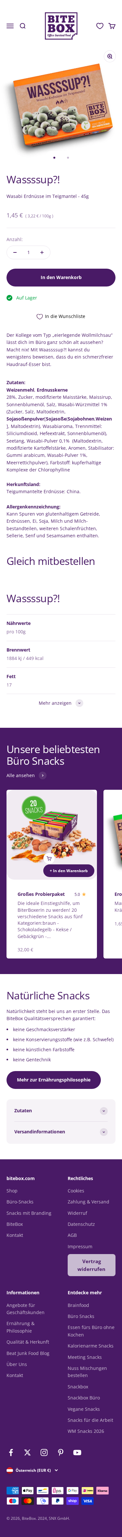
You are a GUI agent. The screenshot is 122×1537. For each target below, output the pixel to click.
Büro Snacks (81, 1316)
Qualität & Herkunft (28, 1342)
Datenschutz (81, 1224)
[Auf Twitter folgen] (27, 1452)
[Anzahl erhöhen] (42, 252)
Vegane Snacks (84, 1409)
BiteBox (15, 1224)
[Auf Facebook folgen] (11, 1452)
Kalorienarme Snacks (91, 1346)
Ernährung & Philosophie (20, 1327)
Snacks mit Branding (29, 1213)
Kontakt (15, 1235)
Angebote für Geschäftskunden (26, 1308)
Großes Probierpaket (41, 894)
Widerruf (77, 1213)
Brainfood (78, 1305)
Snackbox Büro (84, 1398)
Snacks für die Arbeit (90, 1420)
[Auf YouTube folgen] (77, 1452)
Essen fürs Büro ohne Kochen (91, 1330)
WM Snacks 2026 (86, 1431)
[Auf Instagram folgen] (44, 1452)
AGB (72, 1235)
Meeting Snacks (85, 1357)
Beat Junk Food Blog (28, 1353)
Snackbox (78, 1387)
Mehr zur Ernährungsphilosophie (53, 1080)
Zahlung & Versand (88, 1202)
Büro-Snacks (20, 1202)
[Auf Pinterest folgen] (60, 1452)
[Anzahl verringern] (15, 252)
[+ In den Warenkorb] (49, 858)
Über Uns (17, 1364)
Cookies (76, 1191)
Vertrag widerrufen (91, 1265)
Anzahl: (15, 239)
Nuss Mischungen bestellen (87, 1371)
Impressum (80, 1246)
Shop (12, 1191)
